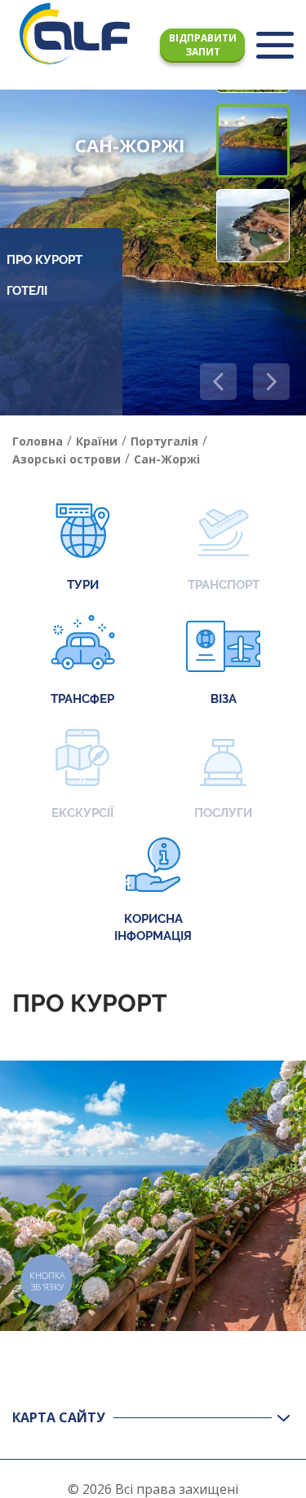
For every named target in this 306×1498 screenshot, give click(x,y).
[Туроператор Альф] (74, 33)
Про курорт (44, 260)
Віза (224, 699)
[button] (271, 381)
